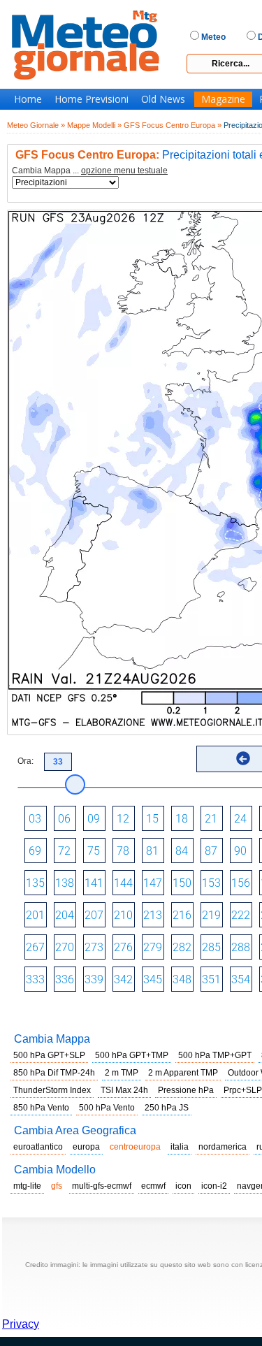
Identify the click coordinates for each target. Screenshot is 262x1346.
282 (182, 947)
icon (183, 1186)
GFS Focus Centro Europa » (172, 125)
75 (93, 850)
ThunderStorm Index (52, 1090)
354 (240, 979)
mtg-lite (27, 1186)
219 (211, 915)
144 (123, 883)
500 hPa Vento (107, 1108)
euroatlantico (38, 1147)
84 (181, 850)
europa (86, 1147)
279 (152, 947)
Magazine (223, 99)
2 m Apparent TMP (183, 1073)
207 (94, 915)
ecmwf (153, 1186)
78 (123, 850)
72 (64, 850)
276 (123, 947)
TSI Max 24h (124, 1090)
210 (123, 915)
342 (123, 979)
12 (123, 818)
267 (35, 947)
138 (64, 883)
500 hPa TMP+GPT (215, 1055)
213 (152, 915)
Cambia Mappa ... (90, 170)
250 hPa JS (167, 1108)
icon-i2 (214, 1186)
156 (240, 883)
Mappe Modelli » (94, 125)
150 (182, 883)
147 (152, 883)
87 (211, 850)
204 (64, 915)
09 (93, 818)
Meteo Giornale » (36, 125)
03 (35, 818)
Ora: (25, 761)
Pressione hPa (186, 1090)
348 (182, 979)
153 (211, 883)
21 (211, 818)
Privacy (20, 1324)
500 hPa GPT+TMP (131, 1055)
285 (211, 947)
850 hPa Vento (41, 1108)
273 (94, 947)
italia (179, 1147)
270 (64, 947)
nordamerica (222, 1147)
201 (35, 915)
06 (64, 818)
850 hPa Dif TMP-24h (54, 1073)
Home (28, 99)
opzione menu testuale (124, 170)
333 (35, 979)
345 (152, 979)
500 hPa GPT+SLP (49, 1055)
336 (64, 979)
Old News (163, 99)
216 (182, 915)
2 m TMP (121, 1073)
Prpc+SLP (243, 1090)
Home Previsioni (91, 99)
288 (240, 947)
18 (181, 818)
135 (35, 883)
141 (94, 883)
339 (94, 979)
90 (240, 850)
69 (35, 850)
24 (240, 818)
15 (152, 818)
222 (240, 915)
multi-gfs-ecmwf (101, 1186)
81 (152, 850)
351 (211, 979)
